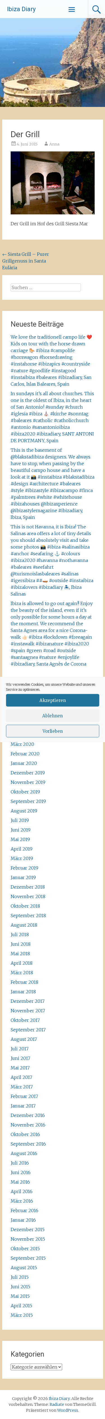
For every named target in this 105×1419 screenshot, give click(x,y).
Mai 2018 (20, 953)
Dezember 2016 (28, 1115)
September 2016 (28, 1144)
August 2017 (24, 1039)
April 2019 (21, 849)
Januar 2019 (23, 877)
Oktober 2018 (25, 906)
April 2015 (21, 1305)
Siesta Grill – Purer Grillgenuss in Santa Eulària (25, 260)
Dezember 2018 (28, 887)
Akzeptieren (52, 700)
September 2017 (28, 1029)
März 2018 (22, 972)
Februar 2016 (24, 1210)
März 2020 (22, 744)
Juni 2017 (20, 1058)
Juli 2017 (20, 1049)
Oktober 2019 (25, 792)
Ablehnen (52, 715)
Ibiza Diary (21, 9)
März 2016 (22, 1201)
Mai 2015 (20, 1296)
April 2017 (21, 1077)
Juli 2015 (20, 1277)
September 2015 (28, 1258)
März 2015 (22, 1315)
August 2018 (24, 925)
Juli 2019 (20, 820)
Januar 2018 (23, 991)
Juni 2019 (21, 830)
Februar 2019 (24, 868)
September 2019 (28, 801)
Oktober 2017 (25, 1020)
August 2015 (24, 1267)
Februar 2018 (24, 982)
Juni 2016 (21, 1172)
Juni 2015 (20, 1286)
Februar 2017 (24, 1096)
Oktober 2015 (25, 1248)
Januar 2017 (23, 1106)
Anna (54, 144)
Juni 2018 (21, 944)
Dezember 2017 (28, 1001)
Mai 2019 (20, 839)
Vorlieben (53, 731)
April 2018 (21, 963)
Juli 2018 (20, 934)
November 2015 (28, 1239)
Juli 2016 (20, 1163)
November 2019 (28, 782)
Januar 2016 (23, 1220)
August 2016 (24, 1153)
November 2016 (28, 1125)
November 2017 (28, 1010)
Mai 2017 (20, 1068)
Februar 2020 (25, 754)
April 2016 (21, 1191)
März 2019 (22, 858)
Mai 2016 (20, 1182)
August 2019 (24, 811)
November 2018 (28, 896)
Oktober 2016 (25, 1134)
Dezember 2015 (28, 1229)
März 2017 (22, 1087)
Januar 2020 (24, 763)
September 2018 (28, 915)
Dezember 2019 (28, 773)
